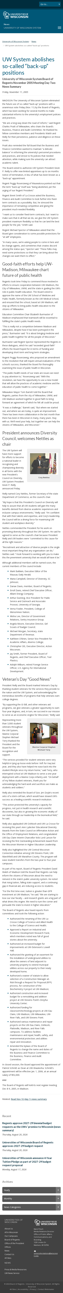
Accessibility (23, 1289)
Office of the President (14, 1243)
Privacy (33, 1289)
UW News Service (12, 1273)
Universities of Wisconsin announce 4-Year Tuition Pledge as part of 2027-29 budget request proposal (27, 1161)
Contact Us (9, 1254)
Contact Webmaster (46, 1289)
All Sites (8, 1258)
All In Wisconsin (11, 1232)
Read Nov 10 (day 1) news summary (29, 1099)
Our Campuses (11, 1236)
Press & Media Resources (15, 1269)
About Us (9, 1228)
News (7, 1250)
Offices (8, 1247)
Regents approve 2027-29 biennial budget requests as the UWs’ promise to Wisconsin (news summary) (31, 1126)
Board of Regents (12, 1239)
